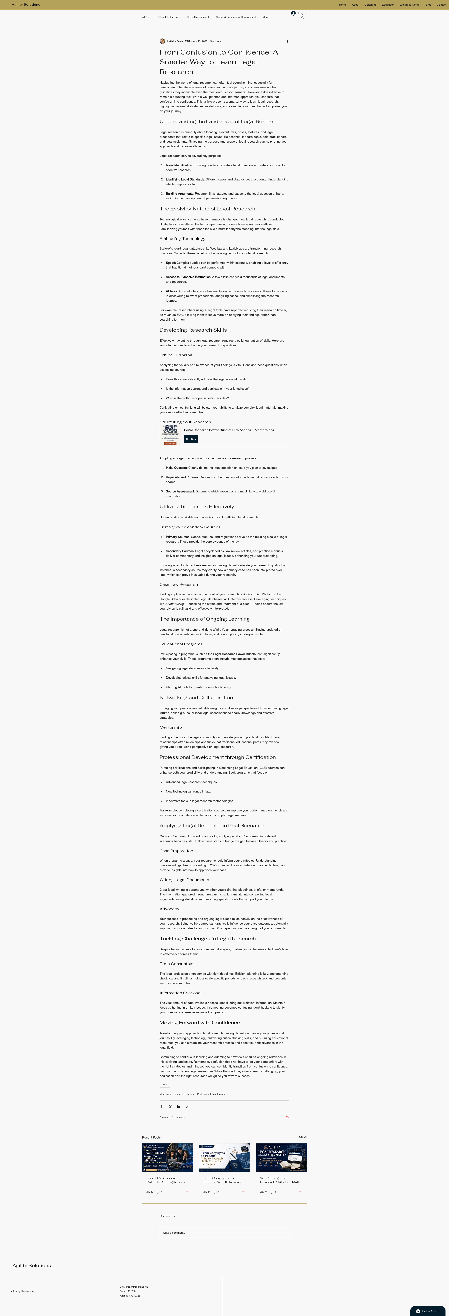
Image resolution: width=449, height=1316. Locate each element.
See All (303, 1136)
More (266, 17)
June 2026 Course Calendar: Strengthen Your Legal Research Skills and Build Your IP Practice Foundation (167, 1180)
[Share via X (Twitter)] (170, 1106)
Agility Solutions (31, 1265)
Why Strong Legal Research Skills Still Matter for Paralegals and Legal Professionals (281, 1180)
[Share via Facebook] (161, 1106)
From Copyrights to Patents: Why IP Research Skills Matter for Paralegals (224, 1180)
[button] (302, 17)
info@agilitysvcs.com (22, 1291)
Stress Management (197, 17)
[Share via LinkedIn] (178, 1106)
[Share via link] (187, 1106)
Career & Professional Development (236, 17)
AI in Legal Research (171, 1094)
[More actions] (287, 41)
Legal (165, 1084)
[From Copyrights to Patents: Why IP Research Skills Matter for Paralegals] (224, 1157)
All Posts (146, 17)
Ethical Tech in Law (168, 17)
